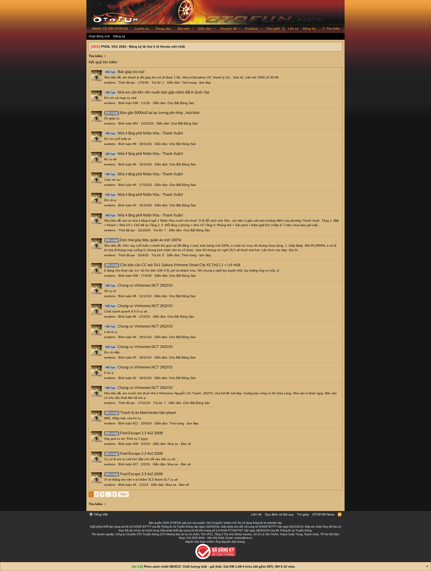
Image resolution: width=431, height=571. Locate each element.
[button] (192, 29)
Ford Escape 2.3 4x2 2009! (134, 433)
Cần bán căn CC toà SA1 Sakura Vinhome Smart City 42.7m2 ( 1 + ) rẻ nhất (172, 265)
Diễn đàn (205, 28)
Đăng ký (119, 36)
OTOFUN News (323, 514)
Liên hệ (256, 514)
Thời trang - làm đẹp (196, 82)
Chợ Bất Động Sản (180, 103)
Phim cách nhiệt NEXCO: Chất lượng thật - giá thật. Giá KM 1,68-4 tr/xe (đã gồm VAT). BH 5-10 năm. (219, 566)
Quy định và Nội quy (279, 514)
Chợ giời (273, 28)
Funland (251, 28)
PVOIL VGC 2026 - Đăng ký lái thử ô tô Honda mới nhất (143, 46)
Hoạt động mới (99, 36)
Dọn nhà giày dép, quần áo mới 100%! (143, 240)
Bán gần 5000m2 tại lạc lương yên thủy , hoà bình (152, 113)
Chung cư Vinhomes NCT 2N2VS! (138, 285)
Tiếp (123, 494)
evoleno (109, 82)
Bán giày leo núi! (124, 72)
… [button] (108, 494)
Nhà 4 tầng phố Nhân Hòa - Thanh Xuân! (144, 133)
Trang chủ (163, 28)
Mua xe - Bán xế (179, 444)
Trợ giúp (303, 514)
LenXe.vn (141, 28)
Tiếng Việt (100, 514)
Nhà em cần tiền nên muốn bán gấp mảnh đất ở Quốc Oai (157, 92)
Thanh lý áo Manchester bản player (140, 413)
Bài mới (183, 28)
